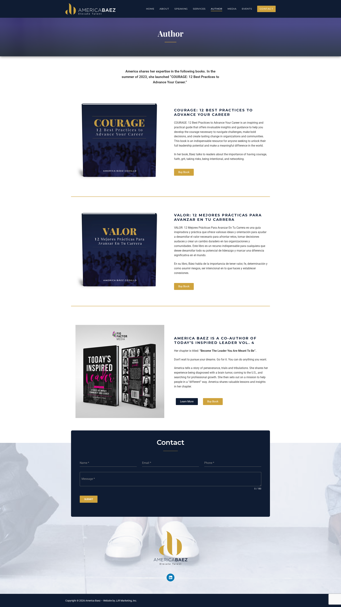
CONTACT (266, 8)
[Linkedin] (170, 577)
